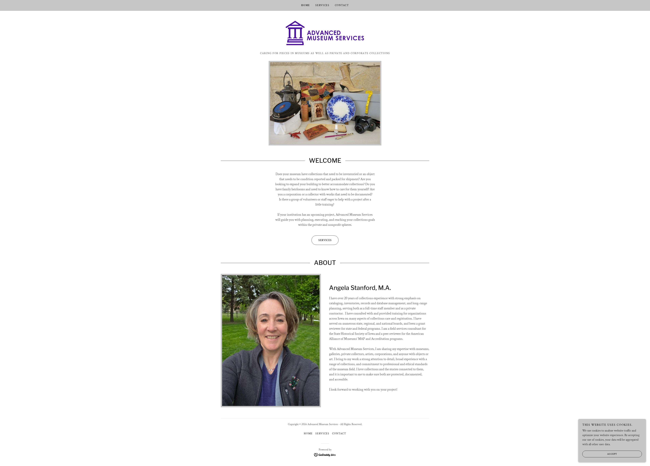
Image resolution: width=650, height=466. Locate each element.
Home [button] (308, 433)
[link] (325, 33)
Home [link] (305, 5)
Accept (612, 453)
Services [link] (322, 5)
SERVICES (325, 240)
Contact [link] (342, 5)
